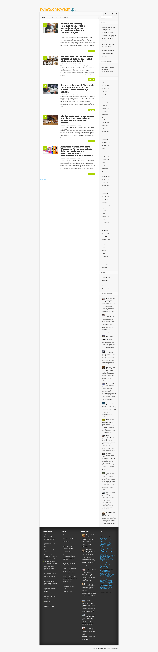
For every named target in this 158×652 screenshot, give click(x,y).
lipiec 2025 (104, 91)
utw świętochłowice (106, 585)
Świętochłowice (60, 14)
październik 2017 (106, 239)
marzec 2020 (105, 193)
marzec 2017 (105, 259)
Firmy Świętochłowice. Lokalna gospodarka (108, 437)
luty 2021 (104, 165)
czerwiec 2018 (105, 216)
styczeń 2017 (105, 264)
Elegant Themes (102, 648)
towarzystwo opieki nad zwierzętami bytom (106, 578)
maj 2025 (104, 94)
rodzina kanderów (103, 562)
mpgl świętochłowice (106, 550)
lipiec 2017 (104, 247)
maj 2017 (104, 253)
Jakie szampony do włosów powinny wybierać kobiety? (108, 514)
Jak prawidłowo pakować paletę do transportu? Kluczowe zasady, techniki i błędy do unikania (88, 553)
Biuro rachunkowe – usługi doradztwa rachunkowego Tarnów (50, 596)
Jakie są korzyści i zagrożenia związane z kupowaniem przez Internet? (69, 540)
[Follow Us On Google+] (116, 14)
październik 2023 (106, 119)
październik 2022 (106, 142)
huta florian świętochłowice (105, 538)
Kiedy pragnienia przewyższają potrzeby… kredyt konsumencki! (68, 586)
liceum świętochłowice (106, 543)
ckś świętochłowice (104, 535)
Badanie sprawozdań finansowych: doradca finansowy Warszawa (49, 568)
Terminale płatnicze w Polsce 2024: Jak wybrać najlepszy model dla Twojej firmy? (51, 556)
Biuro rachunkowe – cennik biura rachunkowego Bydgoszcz (108, 300)
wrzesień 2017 (105, 242)
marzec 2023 (105, 139)
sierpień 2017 (105, 244)
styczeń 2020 (105, 196)
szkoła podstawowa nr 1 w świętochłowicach (107, 575)
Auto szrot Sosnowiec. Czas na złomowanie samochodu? (108, 316)
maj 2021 (104, 162)
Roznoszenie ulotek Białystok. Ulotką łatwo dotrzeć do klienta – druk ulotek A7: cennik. (77, 88)
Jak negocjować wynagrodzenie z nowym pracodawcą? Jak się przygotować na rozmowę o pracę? (88, 631)
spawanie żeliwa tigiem (106, 565)
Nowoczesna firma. (110, 367)
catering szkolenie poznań (107, 534)
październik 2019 (106, 205)
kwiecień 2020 (105, 190)
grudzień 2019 (105, 199)
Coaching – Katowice (68, 534)
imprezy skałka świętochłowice (106, 541)
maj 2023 (104, 134)
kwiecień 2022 (105, 154)
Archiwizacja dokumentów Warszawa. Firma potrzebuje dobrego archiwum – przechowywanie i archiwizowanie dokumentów (76, 151)
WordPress (115, 648)
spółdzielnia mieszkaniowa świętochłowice (105, 567)
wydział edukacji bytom (105, 589)
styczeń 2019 (105, 208)
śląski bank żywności (105, 592)
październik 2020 (106, 176)
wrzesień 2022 (105, 145)
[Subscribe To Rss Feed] (113, 14)
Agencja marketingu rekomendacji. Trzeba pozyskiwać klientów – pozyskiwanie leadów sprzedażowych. (73, 28)
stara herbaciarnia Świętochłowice (106, 570)
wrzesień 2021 (105, 159)
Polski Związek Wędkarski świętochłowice (107, 556)
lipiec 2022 (104, 151)
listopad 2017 (105, 236)
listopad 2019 (105, 202)
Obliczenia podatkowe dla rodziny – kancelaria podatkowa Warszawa (50, 575)
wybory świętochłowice (106, 587)
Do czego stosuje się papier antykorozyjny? (89, 536)
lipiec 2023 (104, 128)
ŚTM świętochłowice (108, 590)
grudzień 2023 (105, 117)
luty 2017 (104, 262)
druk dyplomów (106, 332)
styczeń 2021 (105, 168)
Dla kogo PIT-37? (48, 601)
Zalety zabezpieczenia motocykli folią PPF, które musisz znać (108, 55)
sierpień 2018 (105, 210)
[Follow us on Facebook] (109, 14)
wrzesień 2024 (105, 102)
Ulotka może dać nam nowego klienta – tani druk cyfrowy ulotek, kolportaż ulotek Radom (77, 119)
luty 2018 (104, 227)
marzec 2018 (105, 225)
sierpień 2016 (105, 267)
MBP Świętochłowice (106, 547)
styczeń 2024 (105, 114)
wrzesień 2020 (105, 179)
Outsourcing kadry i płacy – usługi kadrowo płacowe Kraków (50, 590)
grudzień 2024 (105, 97)
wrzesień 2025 (105, 88)
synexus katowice (104, 573)
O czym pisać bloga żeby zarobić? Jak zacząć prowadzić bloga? (88, 616)
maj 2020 (104, 188)
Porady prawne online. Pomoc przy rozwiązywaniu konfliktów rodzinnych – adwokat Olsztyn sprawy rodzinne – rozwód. (70, 548)
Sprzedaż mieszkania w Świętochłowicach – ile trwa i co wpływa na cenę (108, 44)
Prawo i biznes (80, 14)
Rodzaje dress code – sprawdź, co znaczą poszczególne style (108, 352)
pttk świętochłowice (106, 560)
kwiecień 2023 (105, 136)
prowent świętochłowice (105, 557)
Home (43, 14)
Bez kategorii (69, 14)
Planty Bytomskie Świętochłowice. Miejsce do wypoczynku (108, 421)
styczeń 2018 (105, 230)
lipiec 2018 (104, 213)
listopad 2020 (105, 173)
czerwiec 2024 (105, 108)
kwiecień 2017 (105, 256)
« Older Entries (43, 179)
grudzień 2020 (105, 171)
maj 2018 (104, 219)
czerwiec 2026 (105, 85)
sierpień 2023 (105, 125)
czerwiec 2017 (105, 250)
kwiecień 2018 (105, 222)
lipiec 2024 (104, 105)
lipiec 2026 (104, 82)
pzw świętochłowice (105, 561)
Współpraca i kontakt (50, 14)
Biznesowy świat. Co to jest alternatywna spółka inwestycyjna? (89, 571)
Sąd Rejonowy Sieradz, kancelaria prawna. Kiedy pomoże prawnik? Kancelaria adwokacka (88, 587)
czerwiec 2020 (105, 185)
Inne (75, 14)
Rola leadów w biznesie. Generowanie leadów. (107, 338)
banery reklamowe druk (87, 565)
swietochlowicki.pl (70, 35)
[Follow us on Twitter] (105, 14)
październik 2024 (106, 100)
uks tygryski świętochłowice (106, 580)
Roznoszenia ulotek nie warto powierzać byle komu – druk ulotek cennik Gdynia (76, 58)
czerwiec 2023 (105, 131)
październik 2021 (106, 156)
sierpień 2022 (105, 148)
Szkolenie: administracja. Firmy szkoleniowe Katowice (108, 455)
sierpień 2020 (105, 182)
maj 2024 (104, 111)
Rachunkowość (89, 14)
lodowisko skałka (108, 545)
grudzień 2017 (105, 233)
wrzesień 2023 (105, 122)
